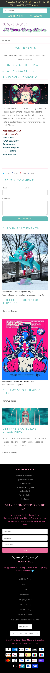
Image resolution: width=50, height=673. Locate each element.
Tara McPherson (8, 385)
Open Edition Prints (25, 479)
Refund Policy (25, 604)
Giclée (16, 292)
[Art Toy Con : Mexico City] (25, 349)
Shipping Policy (25, 599)
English (23, 627)
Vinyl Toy (19, 385)
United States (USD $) (24, 634)
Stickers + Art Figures (25, 487)
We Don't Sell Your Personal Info (25, 620)
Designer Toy (7, 292)
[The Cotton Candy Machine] (25, 31)
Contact (25, 589)
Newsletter (25, 594)
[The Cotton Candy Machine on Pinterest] (17, 24)
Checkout (36, 16)
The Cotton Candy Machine (23, 640)
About (25, 584)
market (22, 295)
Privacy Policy (25, 610)
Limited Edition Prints (25, 475)
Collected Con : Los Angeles (20, 301)
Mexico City (28, 381)
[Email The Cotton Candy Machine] (25, 24)
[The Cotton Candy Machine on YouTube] (8, 24)
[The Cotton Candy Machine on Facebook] (4, 24)
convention (6, 381)
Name (5, 188)
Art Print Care (25, 579)
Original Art (25, 491)
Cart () (23, 16)
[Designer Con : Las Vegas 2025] (25, 416)
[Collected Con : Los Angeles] (25, 262)
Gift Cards (25, 499)
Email (27, 188)
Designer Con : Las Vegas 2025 (19, 430)
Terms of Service (25, 615)
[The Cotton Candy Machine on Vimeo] (12, 24)
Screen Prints (25, 483)
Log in (11, 16)
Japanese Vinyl (26, 292)
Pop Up (41, 295)
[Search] (5, 10)
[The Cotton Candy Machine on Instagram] (21, 24)
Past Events (25, 47)
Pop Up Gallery (25, 495)
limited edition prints (9, 295)
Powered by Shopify (30, 643)
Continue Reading (10, 311)
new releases (31, 295)
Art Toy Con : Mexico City (21, 391)
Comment (6, 199)
